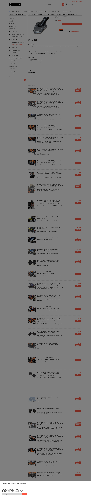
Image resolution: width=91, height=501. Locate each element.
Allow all (24, 494)
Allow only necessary (7, 494)
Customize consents (17, 494)
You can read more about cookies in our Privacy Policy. (12, 491)
